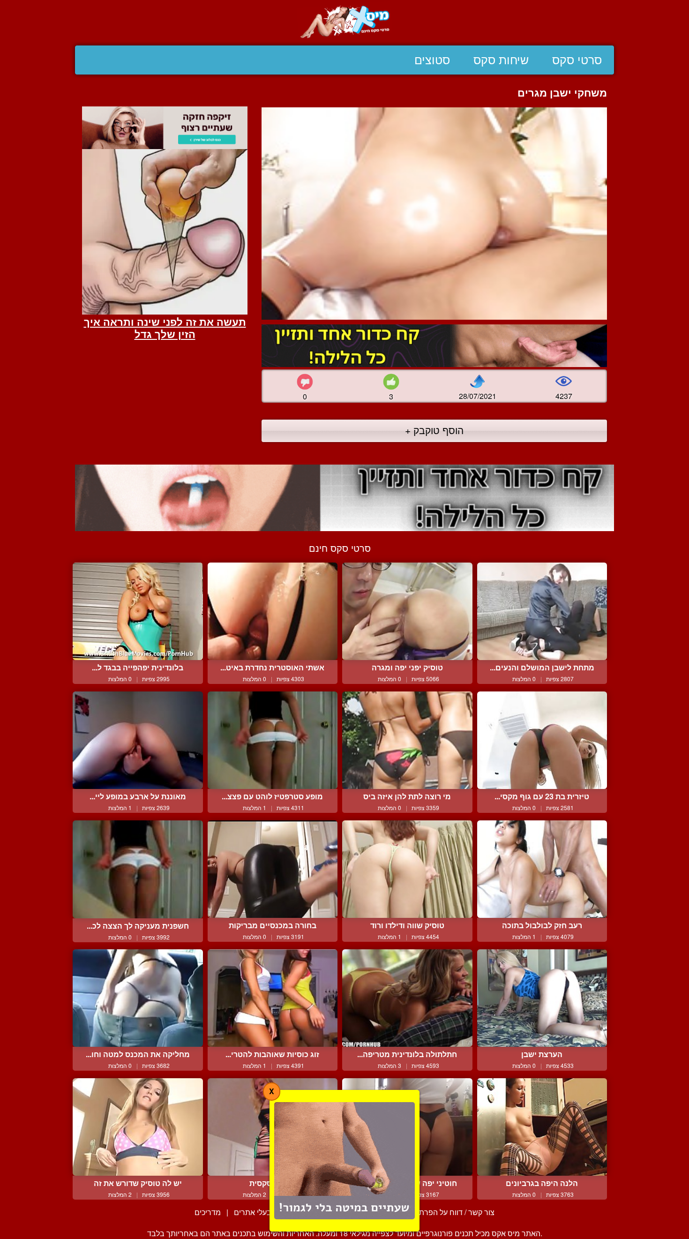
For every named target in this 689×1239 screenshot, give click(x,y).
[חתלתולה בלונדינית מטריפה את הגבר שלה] (407, 998)
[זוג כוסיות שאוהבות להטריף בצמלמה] (273, 998)
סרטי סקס (577, 60)
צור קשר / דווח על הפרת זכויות (446, 1212)
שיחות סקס (501, 60)
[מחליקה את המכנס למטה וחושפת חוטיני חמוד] (138, 998)
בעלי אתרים (252, 1212)
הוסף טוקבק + (434, 430)
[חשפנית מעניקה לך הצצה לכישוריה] (138, 869)
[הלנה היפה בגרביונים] (542, 1127)
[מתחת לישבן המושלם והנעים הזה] (542, 611)
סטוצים (432, 60)
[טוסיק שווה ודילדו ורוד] (407, 869)
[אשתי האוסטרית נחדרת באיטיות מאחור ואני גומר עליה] (273, 611)
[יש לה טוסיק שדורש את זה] (138, 1127)
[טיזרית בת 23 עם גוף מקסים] (542, 740)
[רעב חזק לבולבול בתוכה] (542, 869)
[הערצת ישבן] (542, 998)
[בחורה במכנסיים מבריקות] (273, 869)
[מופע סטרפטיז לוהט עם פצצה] (273, 740)
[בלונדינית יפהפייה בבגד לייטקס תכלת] (138, 611)
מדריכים (208, 1212)
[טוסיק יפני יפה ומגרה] (407, 611)
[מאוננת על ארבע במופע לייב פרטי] (138, 740)
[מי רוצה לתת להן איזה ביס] (407, 740)
